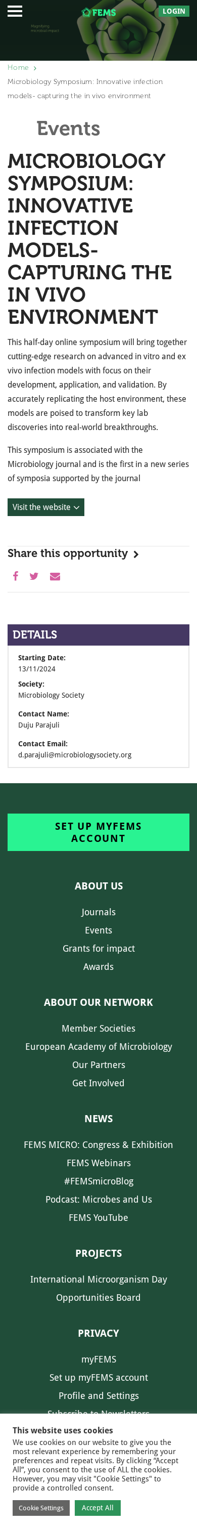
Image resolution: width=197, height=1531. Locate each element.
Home (18, 67)
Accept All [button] (98, 1508)
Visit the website (42, 507)
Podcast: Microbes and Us (98, 1199)
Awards (98, 966)
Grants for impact (99, 948)
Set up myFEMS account (98, 832)
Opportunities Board (98, 1297)
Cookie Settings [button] (41, 1508)
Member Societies (98, 1028)
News (98, 1119)
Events (98, 930)
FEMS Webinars (99, 1163)
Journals (99, 912)
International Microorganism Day (98, 1279)
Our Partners (98, 1064)
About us (99, 886)
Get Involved (98, 1083)
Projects (98, 1253)
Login (174, 11)
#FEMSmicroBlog (98, 1181)
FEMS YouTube (98, 1217)
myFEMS (98, 1359)
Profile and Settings (99, 1395)
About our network (98, 1002)
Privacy (98, 1333)
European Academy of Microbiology (98, 1046)
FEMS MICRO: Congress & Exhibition (98, 1144)
